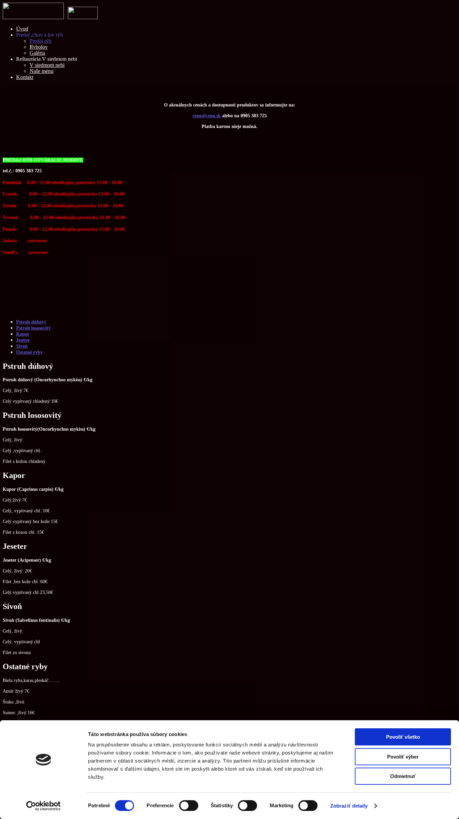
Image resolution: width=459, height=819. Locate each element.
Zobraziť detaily (349, 806)
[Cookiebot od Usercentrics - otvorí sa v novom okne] (43, 806)
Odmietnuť (403, 776)
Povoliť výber (403, 757)
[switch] (188, 805)
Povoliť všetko (403, 737)
